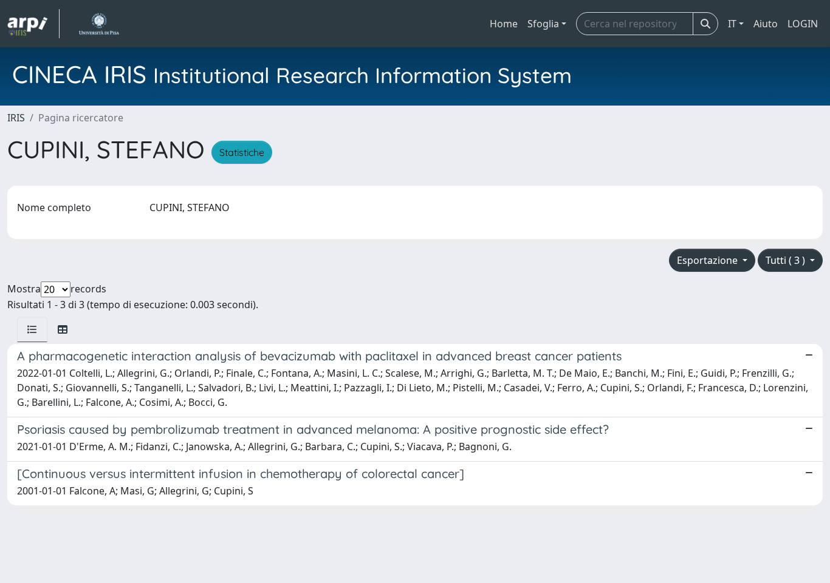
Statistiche (241, 152)
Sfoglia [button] (543, 23)
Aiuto (765, 23)
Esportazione (708, 260)
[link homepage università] (98, 23)
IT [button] (732, 23)
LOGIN (802, 23)
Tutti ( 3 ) (787, 260)
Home (504, 23)
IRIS (16, 117)
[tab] (32, 329)
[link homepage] (33, 23)
